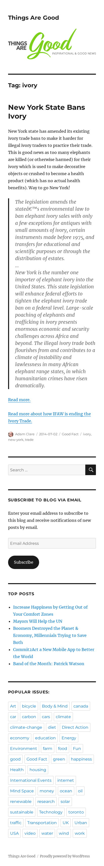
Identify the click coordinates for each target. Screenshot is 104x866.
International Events (30, 780)
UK (66, 822)
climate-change (26, 727)
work (80, 833)
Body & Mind (55, 706)
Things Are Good (33, 17)
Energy (69, 738)
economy (19, 738)
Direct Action (75, 727)
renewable (21, 801)
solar (65, 801)
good (15, 759)
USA (14, 833)
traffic (15, 822)
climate (63, 716)
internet (65, 780)
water (47, 833)
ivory (87, 434)
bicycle (29, 706)
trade (29, 440)
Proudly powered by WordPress (65, 856)
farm (47, 748)
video (30, 833)
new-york (15, 440)
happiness (81, 759)
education (45, 738)
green (59, 759)
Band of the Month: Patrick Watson (48, 663)
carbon (29, 716)
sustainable (21, 812)
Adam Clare (25, 434)
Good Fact (70, 434)
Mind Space (22, 791)
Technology (51, 812)
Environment (23, 748)
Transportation (42, 822)
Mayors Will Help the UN (37, 621)
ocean (66, 791)
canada (80, 706)
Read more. (19, 399)
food (62, 748)
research (46, 801)
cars (46, 716)
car (13, 716)
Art (13, 706)
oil (80, 791)
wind (64, 833)
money (47, 791)
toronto (76, 812)
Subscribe (23, 562)
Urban (80, 822)
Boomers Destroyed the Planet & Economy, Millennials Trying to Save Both (50, 635)
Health (17, 769)
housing (38, 769)
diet (52, 727)
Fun (77, 748)
